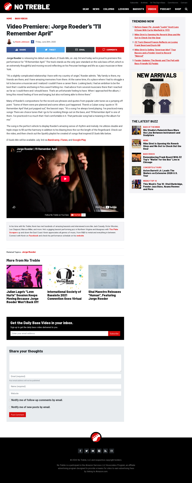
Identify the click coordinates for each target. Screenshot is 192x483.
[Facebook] (80, 451)
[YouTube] (93, 451)
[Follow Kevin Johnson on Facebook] (32, 41)
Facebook (33, 236)
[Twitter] (86, 451)
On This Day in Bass (157, 2)
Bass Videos (21, 18)
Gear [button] (86, 9)
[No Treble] (27, 6)
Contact (184, 2)
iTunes (64, 140)
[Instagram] (99, 451)
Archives (144, 2)
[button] (186, 9)
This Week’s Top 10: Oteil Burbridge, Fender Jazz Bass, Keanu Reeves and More (163, 186)
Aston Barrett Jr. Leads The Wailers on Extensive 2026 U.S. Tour (160, 173)
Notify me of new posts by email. (30, 407)
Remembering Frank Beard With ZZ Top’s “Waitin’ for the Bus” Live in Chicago (162, 160)
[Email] (111, 451)
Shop (178, 9)
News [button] (96, 9)
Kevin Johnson (22, 41)
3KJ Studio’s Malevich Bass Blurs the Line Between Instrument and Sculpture (161, 133)
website (80, 236)
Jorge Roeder (29, 252)
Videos (152, 9)
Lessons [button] (123, 9)
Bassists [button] (138, 9)
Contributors (173, 2)
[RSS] (105, 451)
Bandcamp (53, 140)
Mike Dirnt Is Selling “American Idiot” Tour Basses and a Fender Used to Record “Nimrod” (155, 53)
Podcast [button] (165, 9)
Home (9, 18)
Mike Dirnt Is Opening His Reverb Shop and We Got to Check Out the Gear (162, 146)
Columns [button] (108, 9)
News (145, 140)
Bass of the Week (151, 127)
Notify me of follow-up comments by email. (37, 400)
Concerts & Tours (152, 167)
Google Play (79, 140)
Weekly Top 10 (150, 181)
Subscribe (134, 2)
